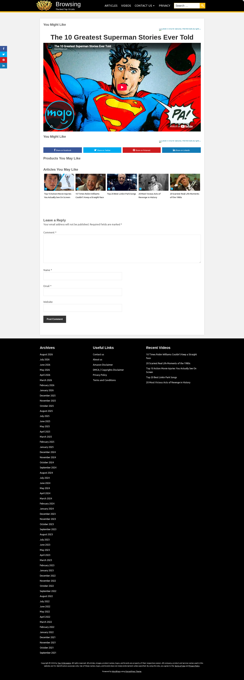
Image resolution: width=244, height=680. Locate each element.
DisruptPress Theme (133, 671)
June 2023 (45, 544)
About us (97, 359)
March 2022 (46, 622)
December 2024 (48, 452)
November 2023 (48, 519)
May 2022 (45, 611)
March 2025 (46, 436)
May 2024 (45, 488)
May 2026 (45, 370)
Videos (126, 5)
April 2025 (45, 431)
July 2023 (45, 539)
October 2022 (47, 586)
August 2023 (46, 534)
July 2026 (45, 359)
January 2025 (47, 447)
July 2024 (45, 478)
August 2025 (46, 411)
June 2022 (45, 606)
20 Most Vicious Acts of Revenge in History (168, 382)
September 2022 (48, 591)
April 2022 (45, 617)
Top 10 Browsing (64, 663)
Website (48, 301)
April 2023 (45, 555)
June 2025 (45, 421)
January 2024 (47, 508)
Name (47, 270)
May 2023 (45, 550)
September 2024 (48, 467)
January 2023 (47, 570)
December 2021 (48, 637)
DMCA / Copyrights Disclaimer (108, 370)
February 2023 (47, 565)
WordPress (116, 671)
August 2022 (46, 596)
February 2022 (47, 627)
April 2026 (45, 375)
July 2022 (45, 601)
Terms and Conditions (104, 380)
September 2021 (48, 652)
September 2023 (48, 529)
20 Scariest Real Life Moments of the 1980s (168, 363)
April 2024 (45, 493)
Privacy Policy (100, 375)
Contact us (143, 5)
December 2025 (48, 395)
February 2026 (47, 385)
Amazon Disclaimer (103, 364)
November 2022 (48, 580)
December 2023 (48, 514)
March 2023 (46, 560)
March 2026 (46, 380)
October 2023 (47, 524)
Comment (49, 232)
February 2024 (47, 503)
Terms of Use (180, 666)
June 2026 (45, 364)
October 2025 (47, 406)
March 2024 (46, 498)
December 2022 (48, 575)
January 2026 (47, 390)
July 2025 (45, 416)
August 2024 (46, 472)
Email (47, 286)
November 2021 (48, 642)
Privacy (164, 5)
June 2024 (45, 483)
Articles (111, 5)
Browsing (68, 4)
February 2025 (47, 442)
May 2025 (45, 426)
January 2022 (47, 632)
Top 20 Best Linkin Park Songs (121, 194)
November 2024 (48, 457)
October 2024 (47, 462)
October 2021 (47, 647)
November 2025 (48, 400)
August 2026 (46, 354)
